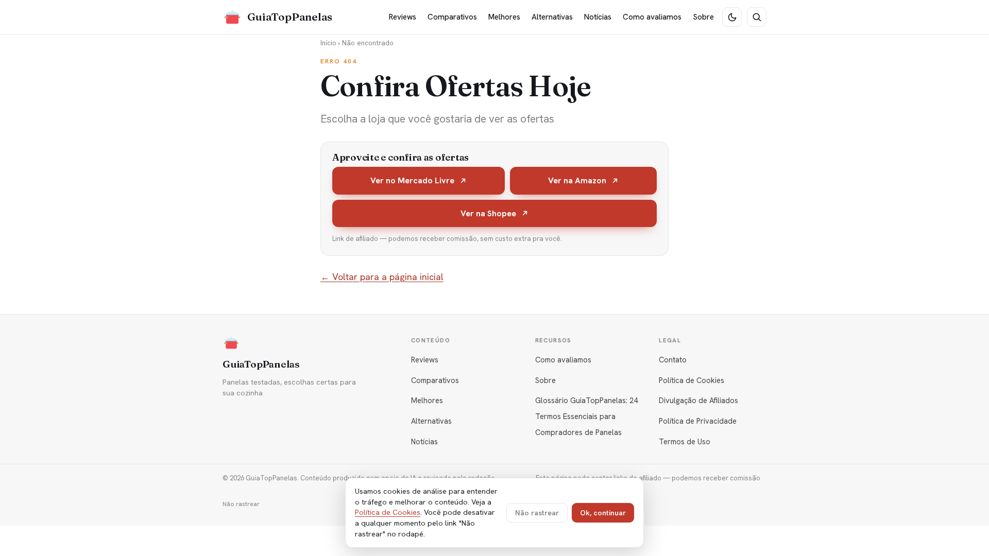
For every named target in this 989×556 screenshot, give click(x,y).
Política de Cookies (691, 380)
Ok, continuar (603, 512)
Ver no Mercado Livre (412, 180)
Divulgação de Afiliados (698, 400)
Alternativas (552, 17)
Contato (673, 359)
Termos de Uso (684, 441)
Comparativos (452, 17)
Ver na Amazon (577, 180)
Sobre (703, 17)
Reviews (402, 17)
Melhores (504, 17)
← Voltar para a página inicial (382, 277)
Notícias (597, 17)
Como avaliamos (652, 17)
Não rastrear (241, 504)
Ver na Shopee (488, 213)
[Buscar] (756, 17)
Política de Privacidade (698, 421)
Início (328, 42)
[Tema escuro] (732, 17)
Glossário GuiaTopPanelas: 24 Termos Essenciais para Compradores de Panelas (586, 416)
